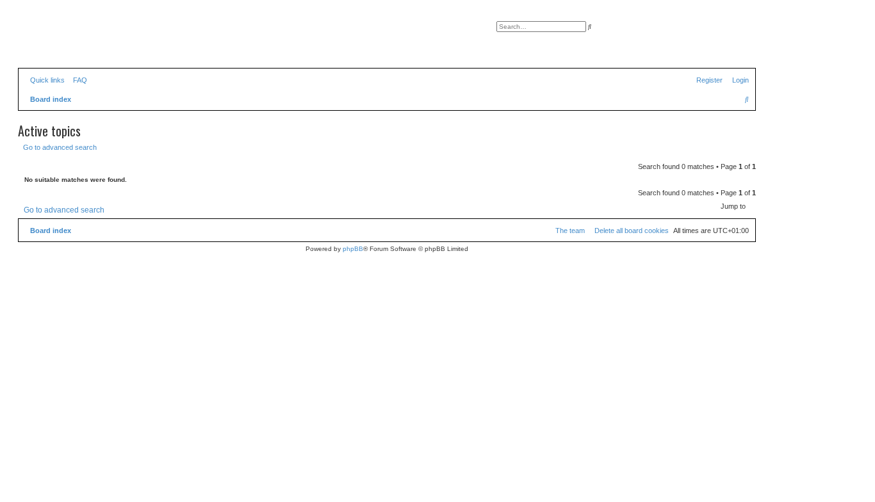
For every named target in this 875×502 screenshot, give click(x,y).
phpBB (353, 248)
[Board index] (76, 41)
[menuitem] (77, 80)
